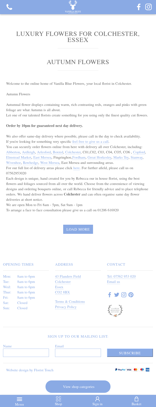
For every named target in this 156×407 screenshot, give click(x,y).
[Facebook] (138, 7)
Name (7, 346)
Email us (113, 281)
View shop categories (78, 386)
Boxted (58, 151)
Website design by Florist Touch (29, 369)
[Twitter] (116, 295)
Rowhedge (30, 162)
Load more (78, 229)
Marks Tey (121, 157)
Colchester (73, 151)
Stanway (137, 157)
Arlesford (44, 151)
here (76, 167)
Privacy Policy (66, 306)
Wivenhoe (13, 162)
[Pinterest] (130, 295)
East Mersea (42, 157)
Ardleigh (28, 151)
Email (59, 346)
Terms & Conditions (70, 301)
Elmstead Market (18, 157)
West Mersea (49, 162)
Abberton (13, 151)
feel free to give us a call (90, 141)
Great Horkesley (99, 157)
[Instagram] (148, 7)
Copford (139, 151)
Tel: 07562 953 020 (121, 276)
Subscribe (130, 352)
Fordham (79, 157)
